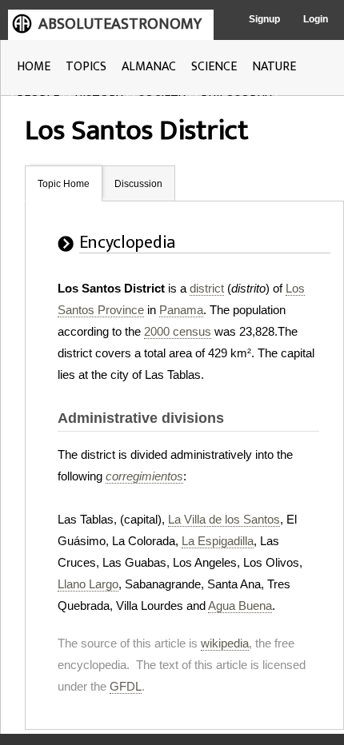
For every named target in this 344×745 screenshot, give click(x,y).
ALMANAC (149, 67)
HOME (33, 67)
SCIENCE (214, 67)
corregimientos (144, 476)
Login (315, 19)
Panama (181, 310)
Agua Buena (240, 605)
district (207, 288)
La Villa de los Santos (224, 519)
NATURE (274, 67)
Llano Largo (88, 584)
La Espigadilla (218, 541)
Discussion (138, 183)
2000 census (177, 331)
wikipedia (225, 643)
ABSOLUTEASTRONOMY (120, 24)
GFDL (126, 686)
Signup (264, 19)
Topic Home (64, 183)
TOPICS (86, 67)
